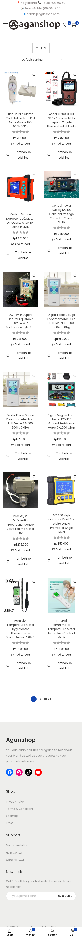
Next (47, 699)
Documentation (17, 845)
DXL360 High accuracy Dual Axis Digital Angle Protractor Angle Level (61, 523)
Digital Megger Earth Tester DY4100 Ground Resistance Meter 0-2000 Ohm (61, 421)
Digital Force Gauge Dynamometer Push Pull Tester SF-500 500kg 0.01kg (61, 321)
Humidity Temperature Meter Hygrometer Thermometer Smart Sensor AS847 (20, 629)
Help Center (14, 853)
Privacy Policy (15, 802)
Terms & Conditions (20, 809)
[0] (65, 24)
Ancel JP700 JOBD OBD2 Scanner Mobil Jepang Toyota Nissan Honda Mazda (61, 120)
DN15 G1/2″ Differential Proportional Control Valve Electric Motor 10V (20, 524)
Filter (43, 48)
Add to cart (22, 144)
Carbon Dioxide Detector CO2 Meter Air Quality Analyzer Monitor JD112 (20, 220)
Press (9, 823)
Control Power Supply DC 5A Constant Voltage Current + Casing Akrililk (61, 214)
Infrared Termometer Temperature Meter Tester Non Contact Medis (61, 629)
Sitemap (12, 816)
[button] (34, 75)
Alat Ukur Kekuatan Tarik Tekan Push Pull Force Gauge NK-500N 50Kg (20, 120)
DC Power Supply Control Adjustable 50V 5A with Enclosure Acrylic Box (20, 321)
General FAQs (15, 860)
